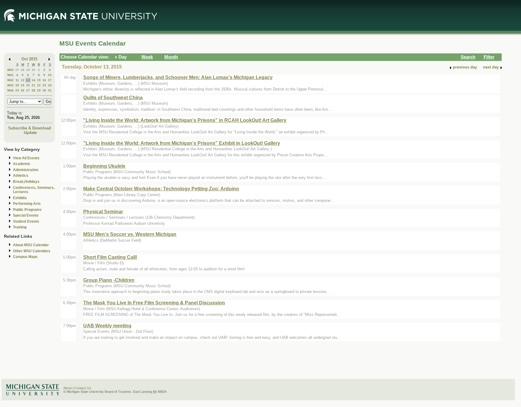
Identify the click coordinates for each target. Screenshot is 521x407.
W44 (10, 90)
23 (44, 85)
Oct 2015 (29, 59)
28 (22, 70)
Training (20, 227)
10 (50, 75)
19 (22, 85)
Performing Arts (27, 204)
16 (44, 80)
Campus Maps (25, 257)
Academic (21, 164)
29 (28, 70)
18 (17, 85)
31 (50, 90)
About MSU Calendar (31, 245)
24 (50, 85)
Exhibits (20, 198)
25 (17, 90)
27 (17, 70)
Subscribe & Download (29, 128)
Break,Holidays (26, 182)
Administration (25, 170)
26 (22, 90)
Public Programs (27, 210)
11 (17, 80)
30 (33, 70)
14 (33, 80)
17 (50, 80)
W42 (10, 80)
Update (30, 132)
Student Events (26, 221)
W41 (10, 75)
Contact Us (82, 388)
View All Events (26, 158)
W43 (10, 85)
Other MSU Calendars (31, 251)
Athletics (20, 175)
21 (33, 85)
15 (39, 80)
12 (22, 80)
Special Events (26, 215)
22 (39, 85)
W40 (10, 70)
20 (28, 85)
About (67, 388)
